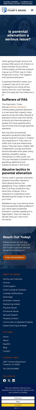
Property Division (10, 318)
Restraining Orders (11, 304)
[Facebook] (4, 380)
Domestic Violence (11, 300)
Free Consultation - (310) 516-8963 (18, 4)
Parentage (7, 297)
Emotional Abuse (10, 311)
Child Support (9, 286)
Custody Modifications (13, 293)
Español (6, 344)
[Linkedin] (13, 380)
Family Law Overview (12, 279)
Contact (6, 351)
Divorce (6, 283)
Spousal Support (10, 315)
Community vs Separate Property (18, 322)
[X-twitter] (9, 380)
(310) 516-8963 (12, 369)
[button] (32, 10)
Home (5, 337)
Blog (5, 347)
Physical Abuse (10, 308)
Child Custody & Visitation (14, 290)
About (5, 340)
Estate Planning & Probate (15, 326)
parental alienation (17, 107)
